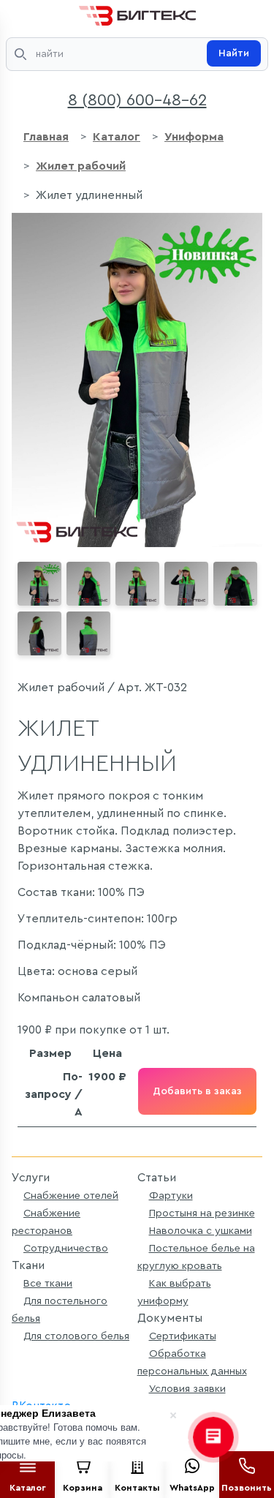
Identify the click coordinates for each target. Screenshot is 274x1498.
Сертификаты (182, 1335)
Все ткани (47, 1283)
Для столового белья (76, 1335)
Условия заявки (187, 1388)
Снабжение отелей (70, 1195)
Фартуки (171, 1195)
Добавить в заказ (197, 1091)
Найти (233, 53)
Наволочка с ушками (200, 1230)
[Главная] (137, 13)
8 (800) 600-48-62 (137, 100)
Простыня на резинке (202, 1213)
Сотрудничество (65, 1248)
